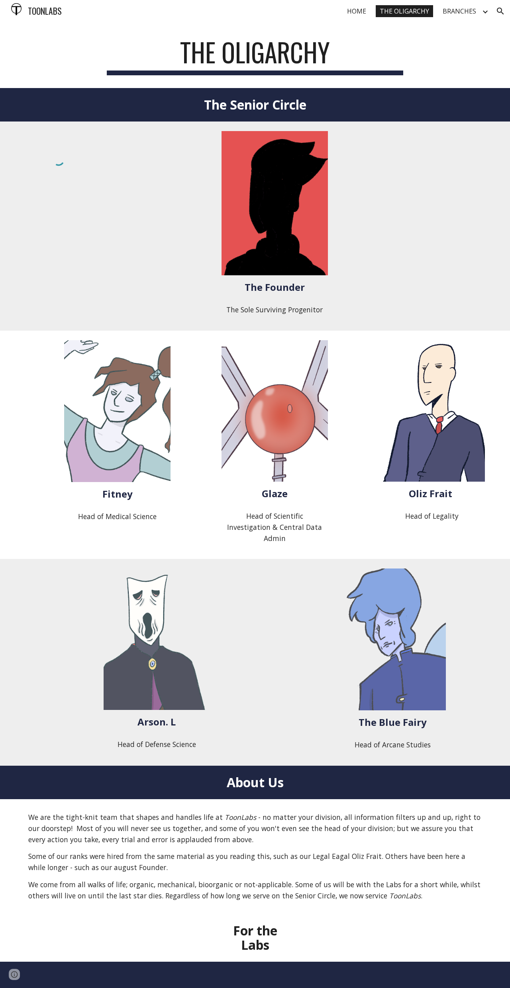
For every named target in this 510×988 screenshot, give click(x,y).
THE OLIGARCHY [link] (404, 11)
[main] (255, 55)
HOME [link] (356, 11)
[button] (500, 11)
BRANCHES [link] (459, 11)
